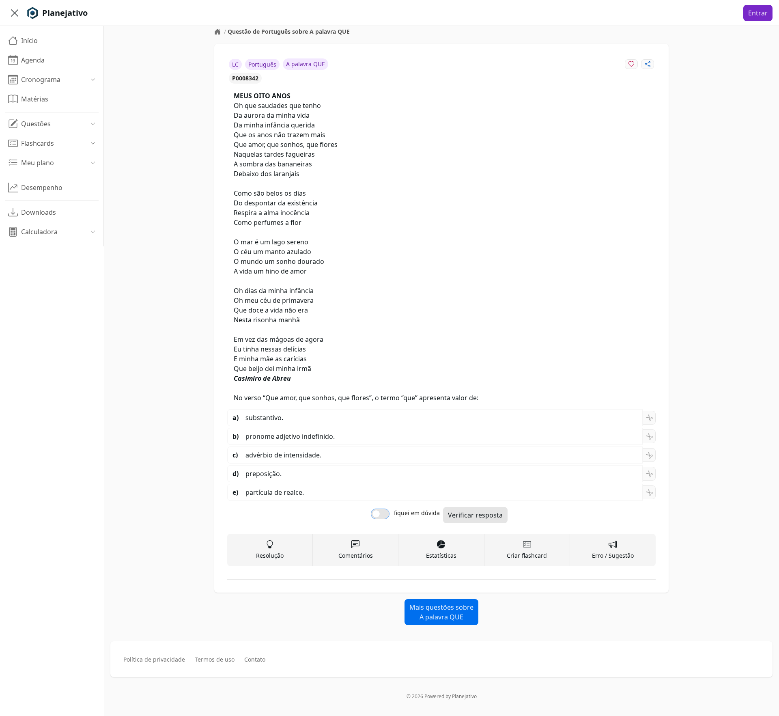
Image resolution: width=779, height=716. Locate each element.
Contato (254, 659)
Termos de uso (215, 659)
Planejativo (464, 696)
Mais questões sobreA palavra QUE (441, 612)
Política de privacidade (154, 659)
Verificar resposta (475, 515)
